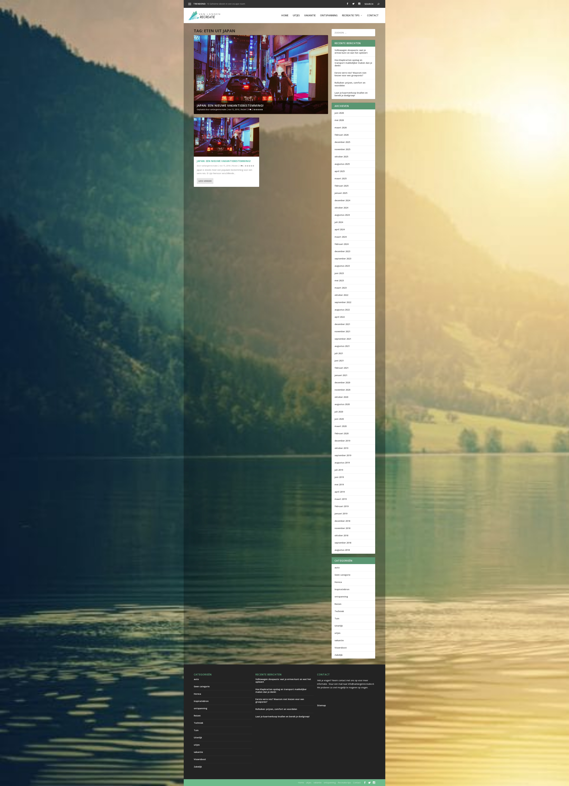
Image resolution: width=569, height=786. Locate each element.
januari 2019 (341, 513)
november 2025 (342, 149)
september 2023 (343, 258)
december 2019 (342, 440)
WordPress (257, 782)
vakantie (310, 15)
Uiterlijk (339, 625)
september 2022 (343, 302)
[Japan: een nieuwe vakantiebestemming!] (226, 137)
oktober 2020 (341, 397)
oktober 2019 (341, 448)
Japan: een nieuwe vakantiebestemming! (230, 105)
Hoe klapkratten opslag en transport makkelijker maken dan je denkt (353, 63)
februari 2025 (342, 185)
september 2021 (343, 338)
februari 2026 (342, 134)
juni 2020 (339, 419)
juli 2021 (339, 353)
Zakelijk (339, 654)
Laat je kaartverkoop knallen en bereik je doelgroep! (351, 94)
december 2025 (342, 142)
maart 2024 (341, 236)
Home (284, 15)
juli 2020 (339, 411)
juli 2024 (339, 222)
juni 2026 (339, 112)
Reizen (243, 109)
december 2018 (342, 521)
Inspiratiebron (342, 589)
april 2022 (340, 316)
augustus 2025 (342, 164)
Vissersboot (341, 647)
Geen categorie (342, 574)
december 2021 (342, 324)
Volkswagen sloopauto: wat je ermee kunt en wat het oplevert (351, 51)
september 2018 (343, 542)
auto (337, 567)
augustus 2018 (342, 550)
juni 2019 (339, 477)
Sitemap (321, 705)
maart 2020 (341, 426)
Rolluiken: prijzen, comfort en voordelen (350, 84)
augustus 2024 (342, 214)
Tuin (337, 618)
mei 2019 (339, 484)
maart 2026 (341, 127)
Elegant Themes (218, 782)
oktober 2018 (341, 535)
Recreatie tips (350, 15)
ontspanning (329, 15)
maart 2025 (341, 178)
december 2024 (342, 200)
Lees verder (205, 181)
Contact (373, 15)
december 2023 (342, 251)
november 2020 (342, 389)
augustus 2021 (342, 346)
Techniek (339, 611)
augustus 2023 (342, 265)
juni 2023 (339, 273)
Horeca (338, 582)
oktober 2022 (341, 295)
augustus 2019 (342, 462)
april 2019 (340, 491)
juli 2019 (339, 469)
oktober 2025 (341, 156)
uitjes (296, 15)
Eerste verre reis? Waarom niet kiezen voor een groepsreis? (350, 74)
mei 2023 (339, 280)
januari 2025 (341, 193)
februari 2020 (342, 433)
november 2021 (342, 331)
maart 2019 (341, 499)
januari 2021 (341, 375)
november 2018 (342, 528)
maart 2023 (341, 287)
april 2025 (340, 171)
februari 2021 (342, 367)
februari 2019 (342, 506)
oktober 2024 (341, 207)
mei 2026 (339, 120)
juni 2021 (339, 360)
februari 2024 (342, 244)
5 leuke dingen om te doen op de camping (227, 3)
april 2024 (340, 229)
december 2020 (342, 382)
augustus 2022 (342, 309)
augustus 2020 (342, 404)
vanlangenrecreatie (218, 109)
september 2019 (343, 455)
